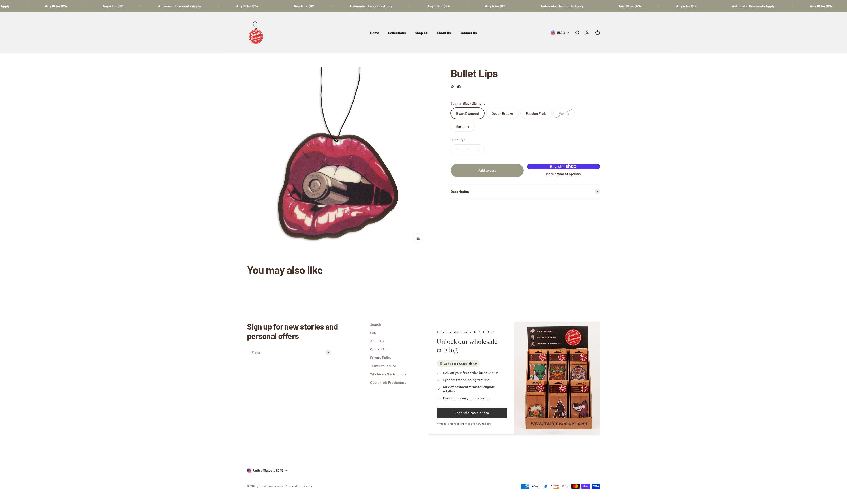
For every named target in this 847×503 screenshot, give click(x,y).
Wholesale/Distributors (388, 374)
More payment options (563, 174)
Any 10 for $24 (32, 6)
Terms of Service (383, 366)
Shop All (421, 32)
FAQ (373, 332)
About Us (444, 32)
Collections (397, 32)
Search (375, 324)
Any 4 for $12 (89, 6)
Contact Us (468, 32)
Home (374, 32)
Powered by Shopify (298, 486)
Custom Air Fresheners (388, 382)
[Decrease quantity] (457, 150)
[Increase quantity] (478, 150)
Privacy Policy (380, 357)
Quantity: (458, 140)
